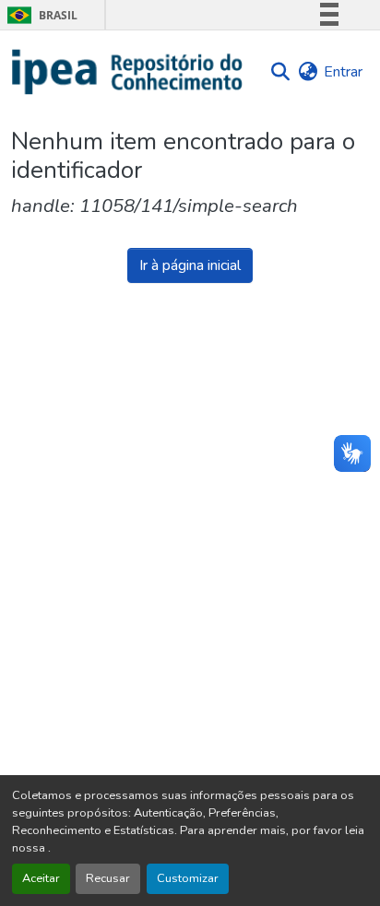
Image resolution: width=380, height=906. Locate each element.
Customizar (188, 878)
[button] (127, 72)
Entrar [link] (343, 72)
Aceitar (41, 878)
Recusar (108, 878)
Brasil (39, 15)
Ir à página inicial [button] (190, 265)
